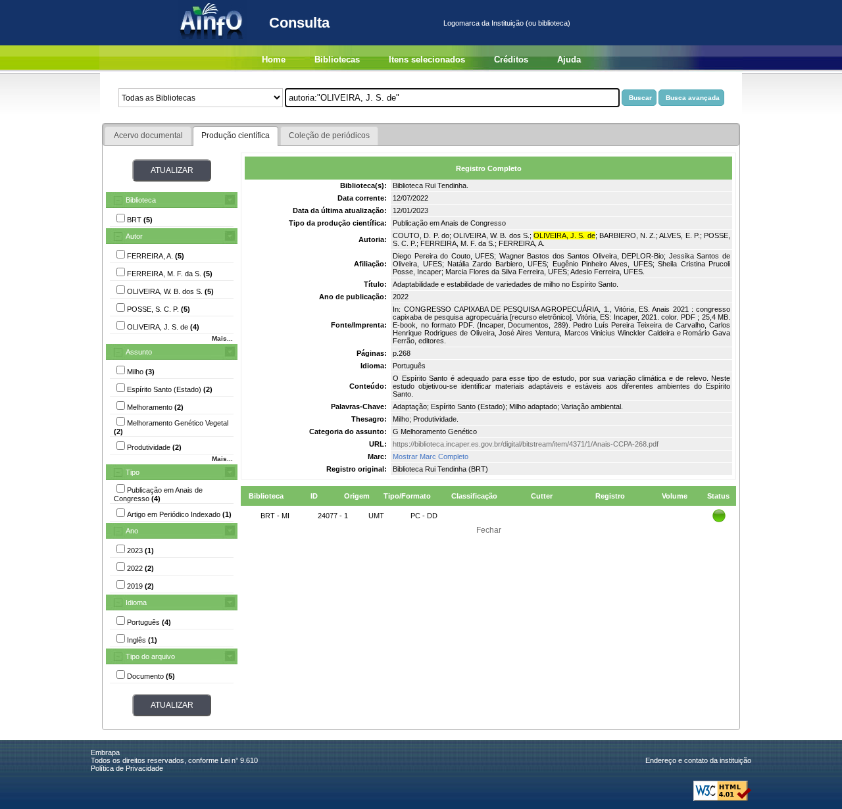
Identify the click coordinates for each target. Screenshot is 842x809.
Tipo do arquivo (150, 656)
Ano (132, 531)
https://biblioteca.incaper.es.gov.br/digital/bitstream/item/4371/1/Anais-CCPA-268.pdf (525, 444)
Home (273, 59)
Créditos (511, 59)
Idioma (136, 602)
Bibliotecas (337, 59)
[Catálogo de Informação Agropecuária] (212, 43)
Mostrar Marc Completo (430, 456)
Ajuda (569, 59)
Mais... (222, 338)
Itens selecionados (427, 59)
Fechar (488, 530)
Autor (134, 236)
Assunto (139, 352)
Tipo (132, 472)
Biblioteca (141, 200)
